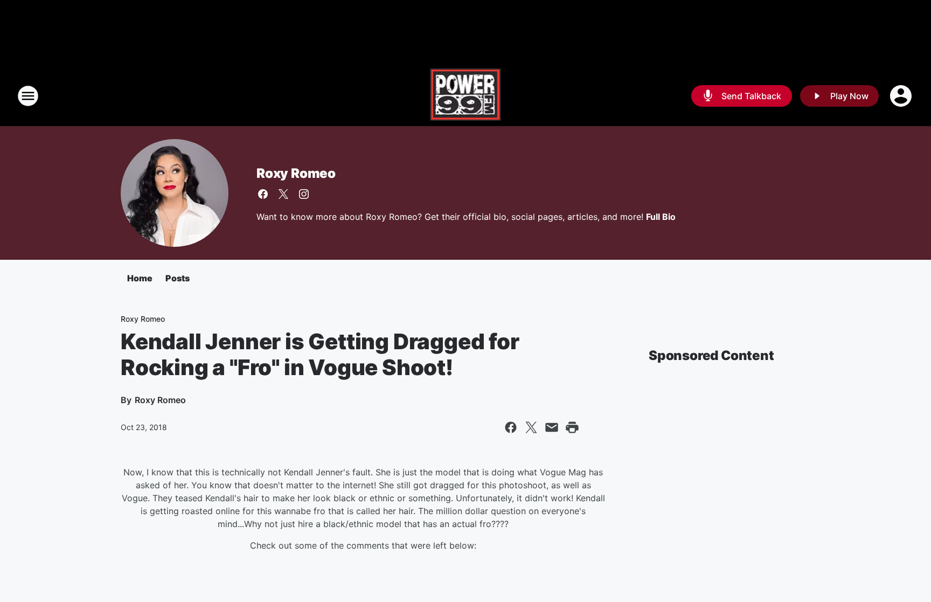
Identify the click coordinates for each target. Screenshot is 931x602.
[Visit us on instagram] (303, 194)
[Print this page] (572, 427)
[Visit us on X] (283, 194)
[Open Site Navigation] (28, 96)
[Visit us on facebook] (262, 194)
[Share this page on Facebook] (510, 427)
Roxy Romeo (296, 173)
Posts (177, 278)
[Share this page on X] (531, 427)
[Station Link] (465, 96)
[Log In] (902, 96)
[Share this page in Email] (551, 427)
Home (139, 278)
